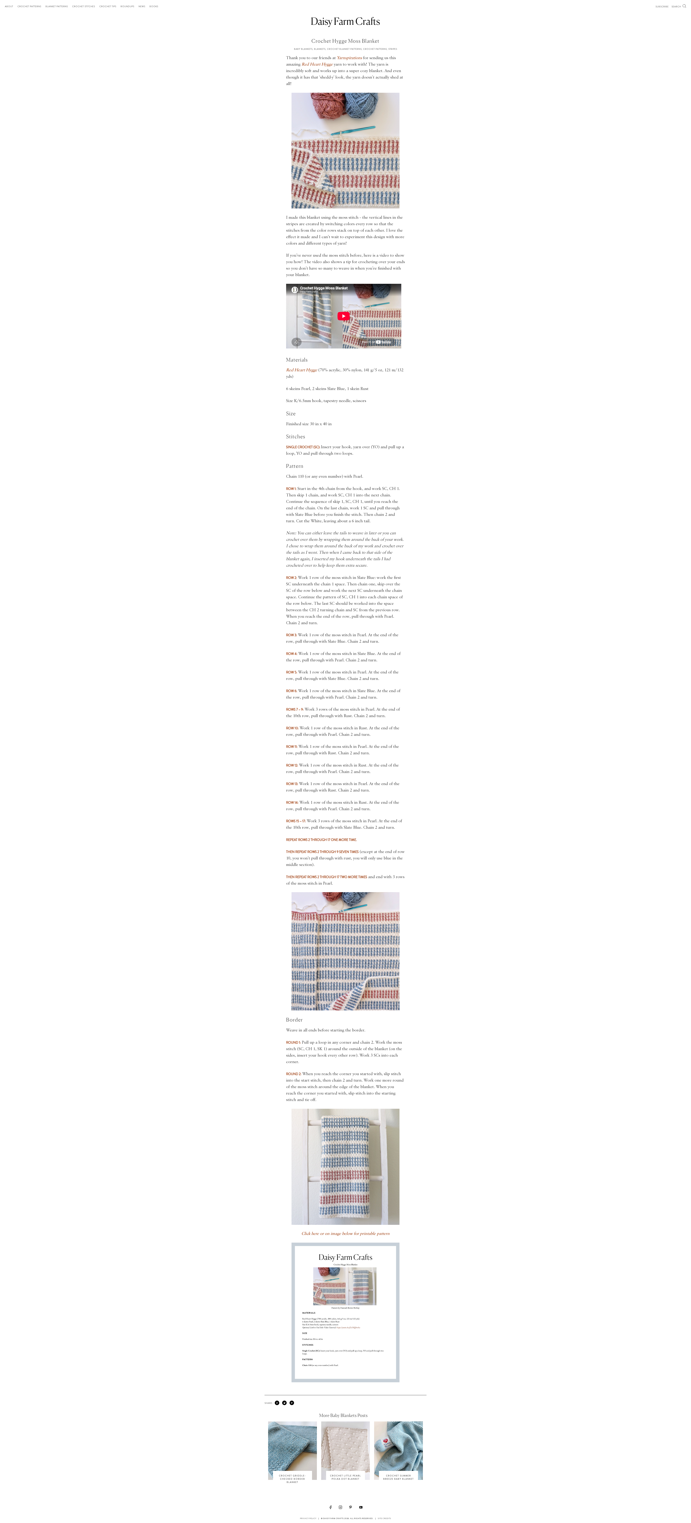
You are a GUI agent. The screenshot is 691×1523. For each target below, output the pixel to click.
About (9, 6)
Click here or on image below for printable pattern (345, 1233)
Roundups (127, 6)
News (142, 6)
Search (677, 6)
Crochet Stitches (83, 6)
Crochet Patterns (29, 6)
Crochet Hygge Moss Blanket (345, 41)
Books (154, 6)
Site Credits (384, 1518)
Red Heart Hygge (317, 64)
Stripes (392, 49)
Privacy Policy (308, 1518)
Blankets (320, 49)
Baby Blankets (303, 49)
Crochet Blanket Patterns (344, 49)
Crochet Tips (107, 6)
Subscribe (662, 6)
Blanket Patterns (57, 6)
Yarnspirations (349, 58)
